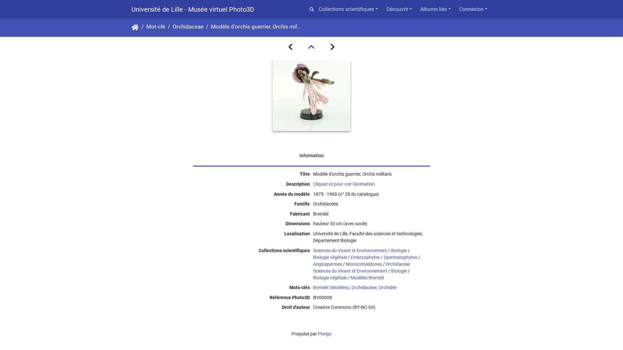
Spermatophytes (400, 257)
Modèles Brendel (367, 277)
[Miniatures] (311, 47)
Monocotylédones (364, 264)
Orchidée (388, 287)
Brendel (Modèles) (331, 287)
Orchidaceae (188, 27)
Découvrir (397, 9)
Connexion (471, 9)
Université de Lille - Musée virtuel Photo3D (192, 9)
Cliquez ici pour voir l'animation (344, 184)
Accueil (135, 27)
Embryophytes (365, 257)
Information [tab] (311, 155)
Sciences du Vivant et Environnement (350, 250)
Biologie (399, 250)
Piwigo (325, 333)
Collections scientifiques (346, 9)
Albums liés (433, 9)
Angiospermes (327, 264)
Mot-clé (155, 27)
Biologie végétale (330, 257)
